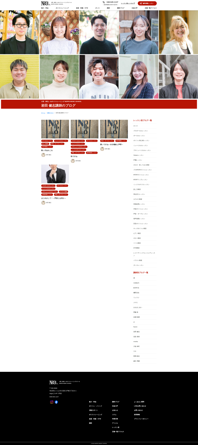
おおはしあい (137, 307)
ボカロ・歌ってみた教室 (141, 165)
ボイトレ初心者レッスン (141, 140)
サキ (134, 351)
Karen (135, 327)
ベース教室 (137, 243)
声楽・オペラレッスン (140, 214)
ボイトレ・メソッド (95, 406)
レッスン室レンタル (127, 3)
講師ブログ (115, 402)
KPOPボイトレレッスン (141, 175)
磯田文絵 (136, 292)
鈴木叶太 (136, 288)
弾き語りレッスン (139, 194)
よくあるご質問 (139, 402)
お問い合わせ (138, 410)
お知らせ (115, 410)
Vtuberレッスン (138, 155)
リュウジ (136, 297)
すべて (135, 126)
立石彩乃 (136, 283)
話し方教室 (137, 189)
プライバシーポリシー (141, 419)
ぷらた (135, 302)
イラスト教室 (137, 260)
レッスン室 (115, 427)
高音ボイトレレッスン (140, 223)
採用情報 (137, 414)
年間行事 (115, 419)
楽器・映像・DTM (95, 419)
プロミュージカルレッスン (142, 150)
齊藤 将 (135, 312)
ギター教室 (137, 238)
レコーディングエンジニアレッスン (144, 254)
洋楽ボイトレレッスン (140, 209)
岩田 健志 (136, 331)
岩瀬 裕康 (136, 317)
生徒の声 (115, 406)
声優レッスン (137, 160)
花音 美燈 (136, 336)
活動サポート (93, 410)
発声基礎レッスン (139, 218)
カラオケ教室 (137, 199)
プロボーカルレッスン (140, 131)
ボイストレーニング (95, 414)
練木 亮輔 (136, 361)
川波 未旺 (136, 346)
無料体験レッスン (148, 3)
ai (134, 322)
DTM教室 (136, 248)
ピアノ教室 (137, 233)
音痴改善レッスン (139, 204)
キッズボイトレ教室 (139, 228)
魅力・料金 (92, 402)
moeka (135, 341)
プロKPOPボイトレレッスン (142, 170)
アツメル (115, 423)
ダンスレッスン (138, 265)
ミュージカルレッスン (140, 145)
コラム (114, 414)
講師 (90, 423)
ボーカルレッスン (139, 135)
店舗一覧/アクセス (118, 431)
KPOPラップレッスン (140, 179)
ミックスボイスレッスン (141, 184)
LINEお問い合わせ (140, 406)
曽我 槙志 (136, 356)
